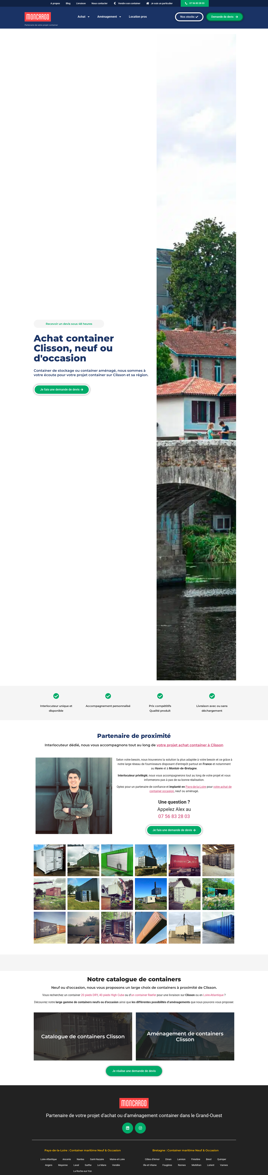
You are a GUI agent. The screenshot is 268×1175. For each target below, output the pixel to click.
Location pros (138, 16)
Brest (208, 1159)
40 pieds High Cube (111, 995)
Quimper (221, 1159)
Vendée (116, 1165)
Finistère (195, 1159)
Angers (48, 1165)
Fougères (167, 1165)
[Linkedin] (127, 1128)
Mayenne (63, 1165)
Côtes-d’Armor (152, 1159)
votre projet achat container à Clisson (190, 745)
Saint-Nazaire (97, 1159)
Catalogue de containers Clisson (83, 1036)
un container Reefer (143, 995)
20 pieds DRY (89, 995)
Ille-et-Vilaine (150, 1165)
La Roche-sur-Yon (82, 1171)
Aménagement (107, 16)
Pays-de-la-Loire (196, 786)
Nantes (80, 1159)
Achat (81, 16)
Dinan (168, 1159)
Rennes (182, 1165)
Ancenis (67, 1159)
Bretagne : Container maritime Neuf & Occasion (185, 1150)
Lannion (181, 1159)
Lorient (210, 1165)
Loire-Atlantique (213, 995)
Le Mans (101, 1165)
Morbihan (196, 1165)
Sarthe (88, 1165)
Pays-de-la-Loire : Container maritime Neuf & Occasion (82, 1150)
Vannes (224, 1165)
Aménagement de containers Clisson (185, 1036)
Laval (76, 1165)
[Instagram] (140, 1128)
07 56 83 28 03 (174, 816)
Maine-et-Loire (117, 1159)
